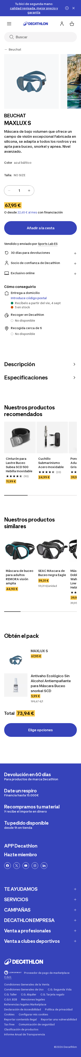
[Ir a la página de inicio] (35, 24)
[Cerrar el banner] (73, 8)
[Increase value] (29, 191)
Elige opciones (40, 730)
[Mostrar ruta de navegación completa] (5, 49)
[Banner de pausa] (67, 8)
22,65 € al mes (27, 212)
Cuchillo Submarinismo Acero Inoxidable (51, 463)
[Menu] (9, 24)
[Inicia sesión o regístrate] (62, 24)
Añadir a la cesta (40, 228)
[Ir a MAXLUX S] (15, 660)
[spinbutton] (19, 190)
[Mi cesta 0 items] (72, 24)
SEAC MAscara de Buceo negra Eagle (52, 573)
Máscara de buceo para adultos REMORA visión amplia (19, 577)
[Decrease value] (9, 191)
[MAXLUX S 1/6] (31, 81)
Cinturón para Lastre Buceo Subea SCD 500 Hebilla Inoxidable (19, 465)
